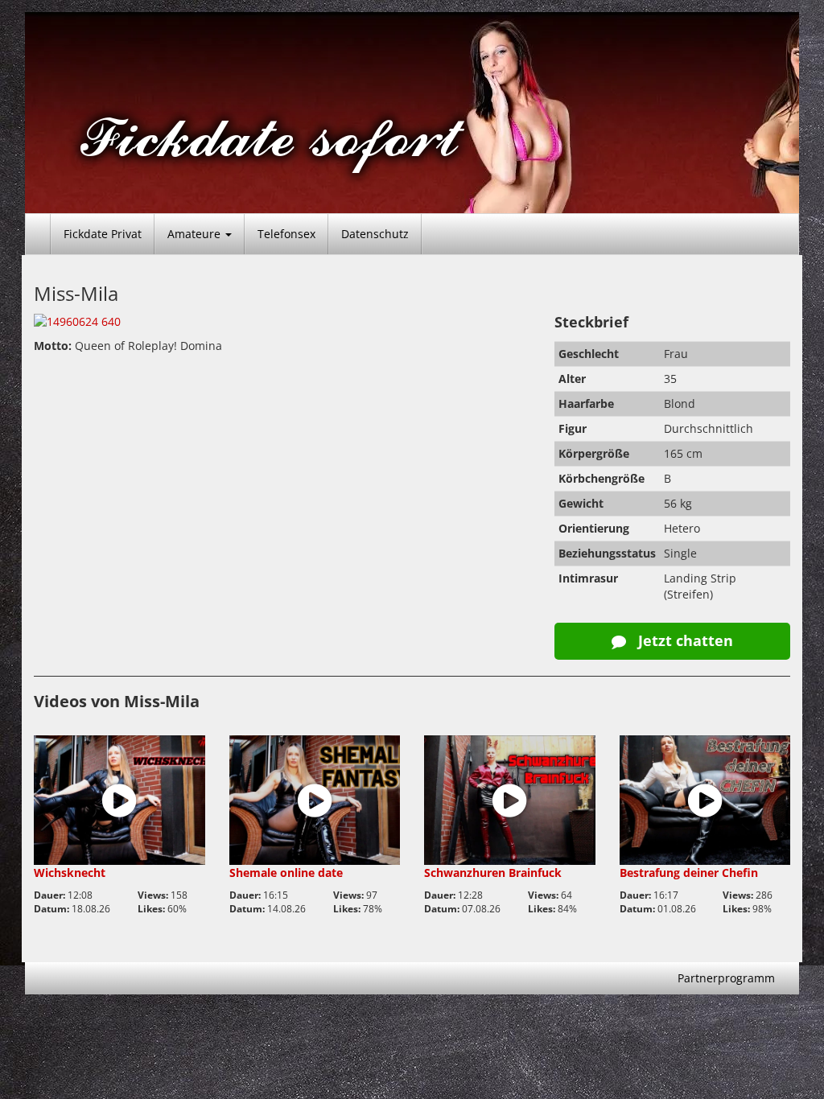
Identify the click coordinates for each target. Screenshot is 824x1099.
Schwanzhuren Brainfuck (493, 872)
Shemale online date (286, 872)
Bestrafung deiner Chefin (689, 872)
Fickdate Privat (103, 233)
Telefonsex (286, 233)
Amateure (195, 233)
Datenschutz (375, 233)
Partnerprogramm (726, 978)
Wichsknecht (69, 872)
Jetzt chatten (683, 640)
